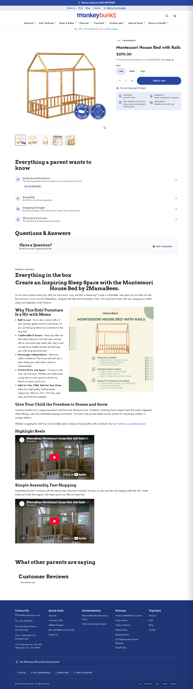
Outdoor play (116, 23)
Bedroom (28, 23)
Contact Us (53, 634)
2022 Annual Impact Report (94, 623)
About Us (53, 615)
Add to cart (159, 80)
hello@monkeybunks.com (28, 615)
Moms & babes (66, 23)
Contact (96, 8)
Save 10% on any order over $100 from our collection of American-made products (98, 2)
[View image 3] (45, 140)
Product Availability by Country (128, 615)
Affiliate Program (56, 625)
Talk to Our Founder (116, 8)
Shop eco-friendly (157, 23)
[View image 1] (20, 140)
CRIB (121, 71)
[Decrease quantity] (119, 80)
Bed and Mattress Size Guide (61, 629)
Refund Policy (121, 629)
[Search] (167, 16)
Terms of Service (122, 625)
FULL (143, 71)
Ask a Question (163, 246)
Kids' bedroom (46, 23)
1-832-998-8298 (24, 621)
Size (118, 65)
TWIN (132, 71)
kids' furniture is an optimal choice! (129, 423)
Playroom (84, 23)
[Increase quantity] (132, 80)
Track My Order (56, 620)
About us (71, 8)
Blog (88, 8)
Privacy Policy (121, 620)
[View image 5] (70, 140)
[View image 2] (33, 140)
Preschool (99, 23)
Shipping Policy (122, 634)
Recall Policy (121, 647)
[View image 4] (57, 140)
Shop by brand (135, 23)
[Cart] (175, 16)
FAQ (81, 8)
